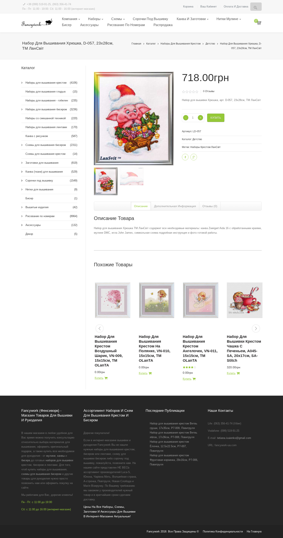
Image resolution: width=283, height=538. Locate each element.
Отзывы (208, 91)
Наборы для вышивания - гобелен (51, 100)
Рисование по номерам (126, 25)
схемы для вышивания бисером (41, 474)
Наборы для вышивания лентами (51, 127)
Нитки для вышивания (51, 189)
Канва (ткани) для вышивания (51, 171)
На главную (254, 531)
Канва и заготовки (191, 19)
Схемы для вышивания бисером (51, 145)
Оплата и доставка (236, 6)
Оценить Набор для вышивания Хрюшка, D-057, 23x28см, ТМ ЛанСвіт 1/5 (183, 92)
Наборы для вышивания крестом (181, 43)
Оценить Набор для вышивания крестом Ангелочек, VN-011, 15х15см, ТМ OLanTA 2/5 (186, 367)
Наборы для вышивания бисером (51, 109)
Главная (136, 43)
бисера (25, 460)
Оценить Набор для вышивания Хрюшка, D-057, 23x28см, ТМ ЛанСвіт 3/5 (190, 92)
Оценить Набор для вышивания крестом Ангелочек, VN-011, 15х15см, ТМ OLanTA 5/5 (195, 367)
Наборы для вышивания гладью (51, 91)
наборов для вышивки (59, 460)
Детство (210, 43)
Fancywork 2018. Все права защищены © (173, 531)
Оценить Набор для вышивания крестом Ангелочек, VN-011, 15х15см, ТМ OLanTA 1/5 (184, 367)
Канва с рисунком (51, 136)
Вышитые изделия (51, 207)
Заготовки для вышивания (51, 162)
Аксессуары (89, 25)
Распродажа (163, 25)
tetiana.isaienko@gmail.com (234, 438)
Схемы (116, 19)
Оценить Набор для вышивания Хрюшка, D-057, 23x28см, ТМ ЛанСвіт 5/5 (196, 92)
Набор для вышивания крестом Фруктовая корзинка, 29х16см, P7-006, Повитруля (174, 460)
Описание (141, 206)
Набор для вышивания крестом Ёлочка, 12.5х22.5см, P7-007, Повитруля (169, 446)
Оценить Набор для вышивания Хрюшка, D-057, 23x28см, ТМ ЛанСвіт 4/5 (193, 92)
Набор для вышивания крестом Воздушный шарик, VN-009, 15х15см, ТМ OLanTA (109, 351)
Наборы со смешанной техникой (51, 118)
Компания (69, 19)
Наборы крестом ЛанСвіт (205, 147)
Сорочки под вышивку (150, 19)
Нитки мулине (227, 19)
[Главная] (36, 23)
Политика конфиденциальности (223, 531)
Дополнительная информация (175, 206)
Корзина (188, 6)
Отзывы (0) (209, 206)
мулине (51, 455)
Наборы (94, 19)
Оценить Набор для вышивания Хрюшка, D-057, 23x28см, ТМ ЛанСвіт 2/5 (186, 92)
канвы (61, 455)
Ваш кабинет (208, 6)
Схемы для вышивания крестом (51, 153)
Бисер (66, 25)
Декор (51, 233)
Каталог (151, 43)
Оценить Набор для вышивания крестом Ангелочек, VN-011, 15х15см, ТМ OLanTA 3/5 (189, 367)
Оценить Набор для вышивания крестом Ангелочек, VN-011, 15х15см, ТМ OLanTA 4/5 (192, 367)
